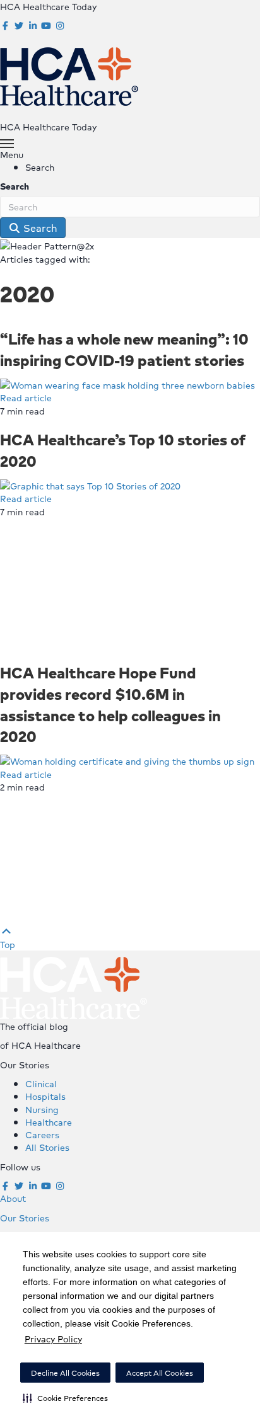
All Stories (47, 1147)
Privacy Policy (53, 1338)
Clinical (41, 1083)
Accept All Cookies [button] (159, 1373)
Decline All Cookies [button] (65, 1373)
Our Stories (24, 1218)
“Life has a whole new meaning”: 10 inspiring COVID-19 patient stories (124, 349)
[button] (65, 1398)
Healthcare (48, 1122)
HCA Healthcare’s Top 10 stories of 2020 (122, 450)
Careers (42, 1134)
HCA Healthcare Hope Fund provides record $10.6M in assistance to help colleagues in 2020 (110, 704)
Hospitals (45, 1096)
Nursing (42, 1109)
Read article (26, 397)
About (13, 1198)
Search (14, 186)
